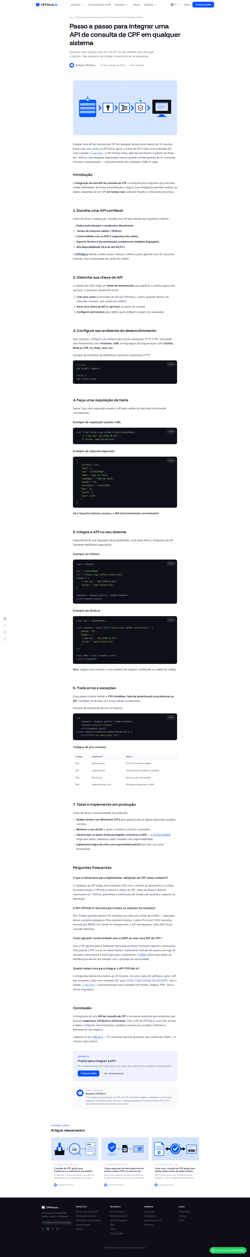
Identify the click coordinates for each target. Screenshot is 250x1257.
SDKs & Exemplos (118, 1220)
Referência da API (118, 1216)
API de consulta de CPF (87, 1211)
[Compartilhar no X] (5, 625)
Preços (136, 4)
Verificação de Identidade (88, 1220)
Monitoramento (83, 1224)
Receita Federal (162, 834)
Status (113, 1229)
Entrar (187, 4)
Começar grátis (203, 4)
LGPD (181, 1220)
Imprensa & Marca (152, 1220)
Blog (71, 17)
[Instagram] (57, 1229)
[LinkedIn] (48, 1229)
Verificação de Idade (86, 1216)
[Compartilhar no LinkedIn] (5, 618)
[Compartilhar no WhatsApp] (5, 632)
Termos (182, 1216)
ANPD (142, 954)
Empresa (150, 5)
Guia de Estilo (116, 1233)
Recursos (122, 5)
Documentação (117, 1211)
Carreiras (148, 1224)
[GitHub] (43, 1229)
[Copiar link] (5, 638)
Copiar (171, 364)
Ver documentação (114, 1073)
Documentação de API (100, 4)
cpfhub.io (97, 1037)
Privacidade (184, 1211)
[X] (53, 1229)
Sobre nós (149, 1211)
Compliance (150, 1216)
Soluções (77, 5)
